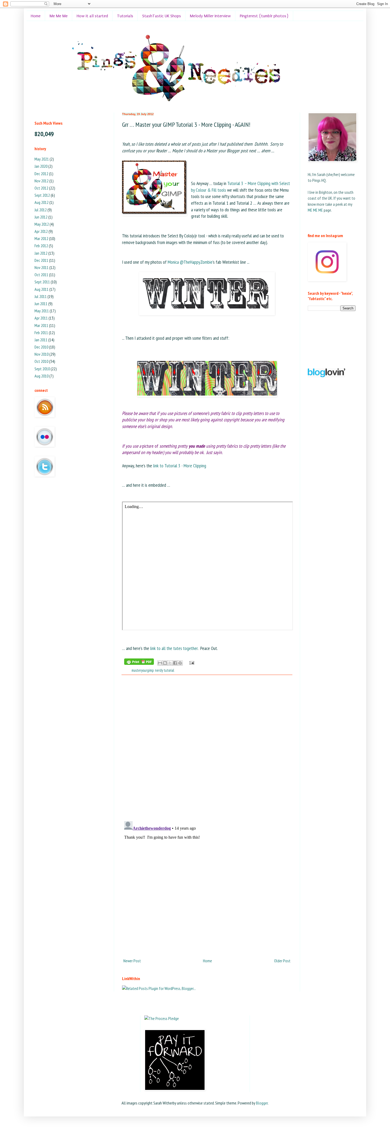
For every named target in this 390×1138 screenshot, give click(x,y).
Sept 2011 (42, 281)
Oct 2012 (41, 188)
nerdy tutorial (164, 670)
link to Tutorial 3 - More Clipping (179, 466)
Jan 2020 (40, 166)
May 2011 (41, 310)
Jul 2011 (40, 296)
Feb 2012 (41, 245)
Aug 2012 (41, 202)
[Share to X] (170, 663)
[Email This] (160, 663)
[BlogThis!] (165, 663)
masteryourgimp (143, 670)
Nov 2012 (41, 180)
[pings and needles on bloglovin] (326, 376)
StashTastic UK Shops (161, 16)
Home (36, 16)
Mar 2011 (41, 325)
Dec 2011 (41, 260)
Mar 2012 (41, 238)
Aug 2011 (41, 289)
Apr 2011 (41, 318)
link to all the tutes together (174, 648)
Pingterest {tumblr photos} (264, 16)
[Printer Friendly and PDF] (139, 662)
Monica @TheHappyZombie (190, 262)
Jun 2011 (40, 303)
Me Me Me (59, 16)
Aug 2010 (41, 376)
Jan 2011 (40, 339)
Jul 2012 (40, 209)
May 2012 (41, 224)
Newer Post (132, 960)
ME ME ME (315, 210)
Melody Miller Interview (210, 16)
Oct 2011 (41, 274)
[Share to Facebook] (175, 663)
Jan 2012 (40, 253)
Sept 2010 (42, 368)
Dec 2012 (41, 173)
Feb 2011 (41, 332)
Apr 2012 (41, 231)
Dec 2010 (41, 347)
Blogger (262, 1103)
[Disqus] (207, 748)
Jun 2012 (40, 217)
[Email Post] (191, 662)
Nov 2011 (41, 267)
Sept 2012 (42, 195)
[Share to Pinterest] (180, 663)
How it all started (92, 16)
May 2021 (41, 159)
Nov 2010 (41, 354)
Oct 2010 (41, 361)
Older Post (282, 960)
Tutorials (125, 16)
